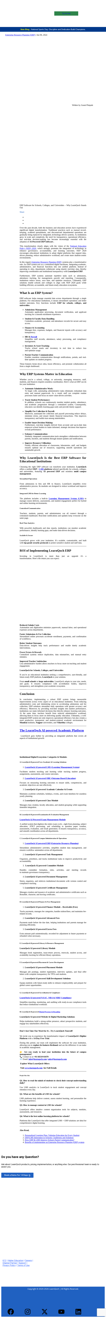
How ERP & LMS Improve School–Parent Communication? (49, 1140)
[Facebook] (10, 1311)
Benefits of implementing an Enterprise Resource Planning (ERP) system (54, 1142)
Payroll (34, 337)
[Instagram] (27, 1311)
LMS (41, 469)
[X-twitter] (44, 1311)
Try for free (66, 13)
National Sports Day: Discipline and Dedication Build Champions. (58, 29)
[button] (13, 13)
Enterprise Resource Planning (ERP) (20, 35)
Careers (28, 1260)
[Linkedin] (78, 1311)
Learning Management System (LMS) (66, 498)
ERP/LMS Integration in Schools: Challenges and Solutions (49, 1138)
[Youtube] (61, 1311)
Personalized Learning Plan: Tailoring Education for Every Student (52, 1135)
